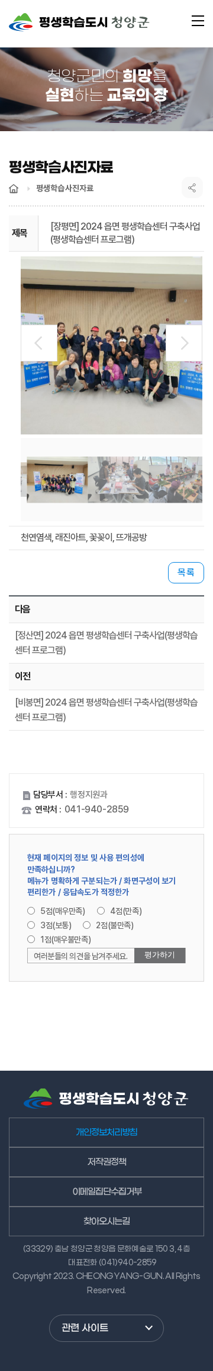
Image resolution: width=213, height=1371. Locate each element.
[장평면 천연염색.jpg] (111, 345)
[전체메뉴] (198, 20)
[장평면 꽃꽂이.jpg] (179, 479)
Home (13, 188)
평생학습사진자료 (64, 188)
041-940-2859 (96, 809)
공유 (192, 187)
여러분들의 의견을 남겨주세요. (80, 956)
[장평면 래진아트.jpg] (118, 479)
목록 (186, 572)
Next (184, 343)
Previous (39, 343)
